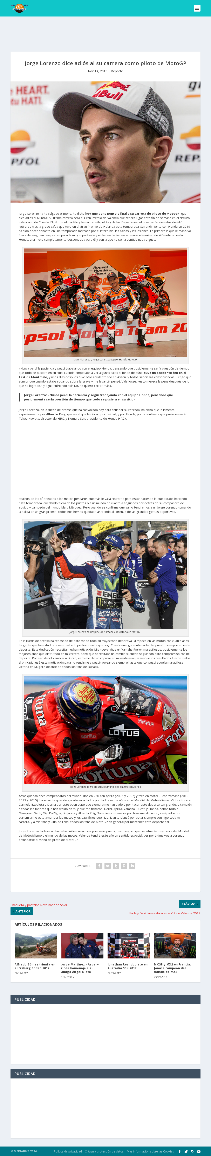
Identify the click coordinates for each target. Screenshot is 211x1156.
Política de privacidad (68, 1151)
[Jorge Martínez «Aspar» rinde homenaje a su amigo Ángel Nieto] (82, 945)
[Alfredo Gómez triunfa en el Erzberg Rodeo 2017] (36, 945)
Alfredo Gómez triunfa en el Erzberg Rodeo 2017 (35, 966)
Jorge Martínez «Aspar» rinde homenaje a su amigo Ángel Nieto (80, 968)
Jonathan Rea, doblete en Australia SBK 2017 (128, 966)
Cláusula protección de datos (104, 1151)
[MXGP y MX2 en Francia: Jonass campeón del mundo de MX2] (175, 945)
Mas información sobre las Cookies (150, 1151)
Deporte (117, 71)
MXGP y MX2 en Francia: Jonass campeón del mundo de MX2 (172, 968)
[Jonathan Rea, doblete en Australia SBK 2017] (129, 945)
